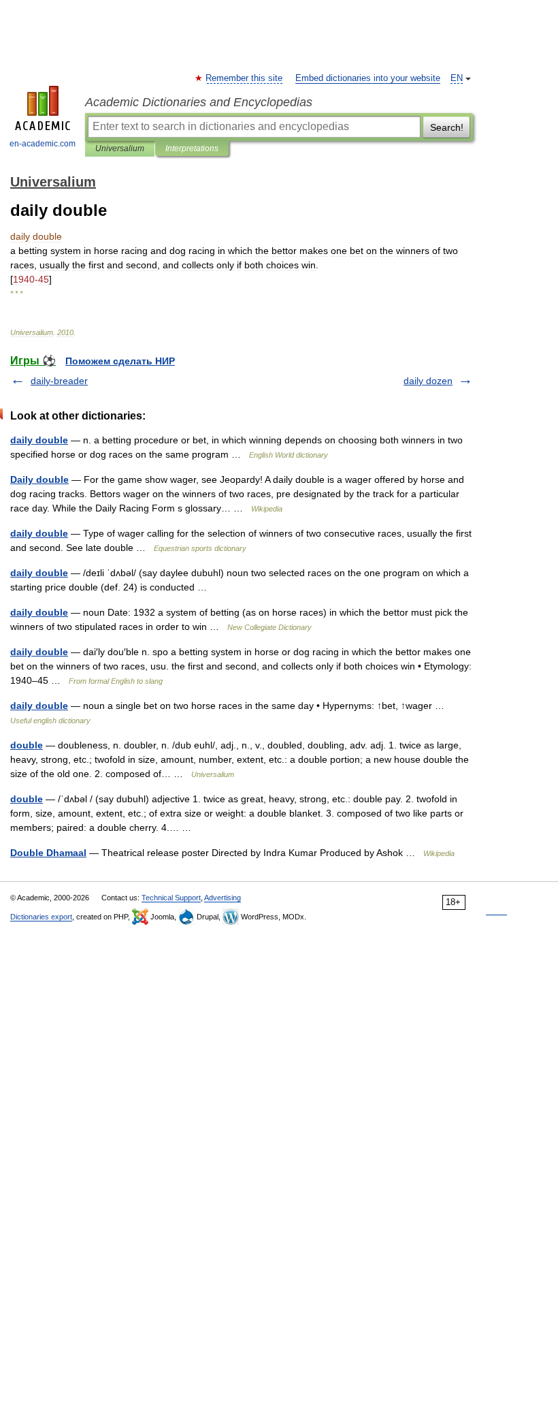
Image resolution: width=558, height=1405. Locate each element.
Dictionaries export (41, 917)
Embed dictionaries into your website (367, 78)
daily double (39, 440)
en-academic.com (43, 143)
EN (456, 78)
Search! (446, 127)
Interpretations (191, 148)
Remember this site (244, 78)
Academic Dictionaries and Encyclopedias (198, 102)
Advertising (222, 898)
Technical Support (171, 898)
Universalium (119, 148)
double (26, 745)
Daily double (39, 479)
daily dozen (428, 380)
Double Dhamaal (48, 852)
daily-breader (59, 380)
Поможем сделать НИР (120, 361)
